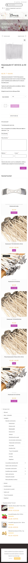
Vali (14, 250)
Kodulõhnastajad (7, 486)
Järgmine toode (21, 36)
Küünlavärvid (12, 431)
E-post (17, 153)
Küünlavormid (12, 426)
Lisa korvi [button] (14, 212)
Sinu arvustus (5, 137)
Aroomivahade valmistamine (15, 440)
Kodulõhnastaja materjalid (11, 471)
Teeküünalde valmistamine (14, 442)
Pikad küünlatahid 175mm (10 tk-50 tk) (14, 356)
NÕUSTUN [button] (17, 558)
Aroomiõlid (11, 445)
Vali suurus (5, 97)
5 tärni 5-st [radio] (7, 134)
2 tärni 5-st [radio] (3, 134)
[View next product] (25, 36)
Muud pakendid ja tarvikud (14, 204)
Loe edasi (14, 288)
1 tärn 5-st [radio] (1, 134)
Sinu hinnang (4, 133)
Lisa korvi (15, 106)
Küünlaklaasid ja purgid (14, 437)
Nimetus (3, 153)
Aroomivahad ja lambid (9, 489)
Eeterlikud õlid (12, 448)
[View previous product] (2, 36)
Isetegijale (6, 418)
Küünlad (5, 483)
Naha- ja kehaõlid (8, 415)
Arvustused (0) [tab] (14, 115)
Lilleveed (6, 412)
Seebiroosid (6, 492)
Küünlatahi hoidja (14, 206)
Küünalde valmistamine (11, 420)
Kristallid (11, 453)
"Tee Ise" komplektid (8, 495)
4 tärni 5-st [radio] (5, 134)
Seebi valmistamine (10, 474)
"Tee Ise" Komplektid (13, 451)
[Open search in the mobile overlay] (14, 4)
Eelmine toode (7, 36)
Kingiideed (11, 459)
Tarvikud (21, 204)
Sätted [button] (10, 558)
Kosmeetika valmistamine (11, 468)
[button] (24, 40)
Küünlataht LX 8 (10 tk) (14, 281)
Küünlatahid (7, 204)
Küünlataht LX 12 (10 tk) (14, 394)
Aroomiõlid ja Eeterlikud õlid (12, 463)
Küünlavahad (11, 423)
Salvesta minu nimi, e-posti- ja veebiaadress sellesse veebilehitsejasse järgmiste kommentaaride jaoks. (13, 162)
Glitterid (11, 434)
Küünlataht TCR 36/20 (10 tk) (14, 319)
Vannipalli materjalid (10, 476)
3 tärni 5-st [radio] (4, 134)
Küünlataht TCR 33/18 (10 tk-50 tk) (14, 244)
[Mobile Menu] (26, 15)
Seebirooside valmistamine (11, 465)
